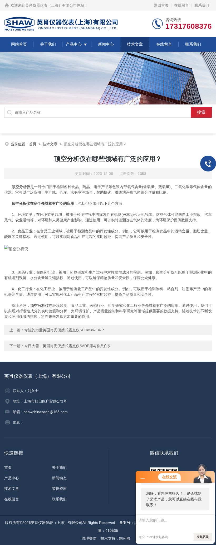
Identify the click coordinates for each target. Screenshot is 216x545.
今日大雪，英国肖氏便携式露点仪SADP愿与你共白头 (67, 346)
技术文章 (135, 44)
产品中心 (74, 44)
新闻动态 (59, 478)
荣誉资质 (59, 488)
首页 (32, 144)
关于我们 (48, 44)
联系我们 (201, 5)
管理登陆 (89, 538)
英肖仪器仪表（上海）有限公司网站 (54, 5)
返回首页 (161, 5)
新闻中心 (106, 44)
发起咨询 (203, 537)
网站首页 (19, 44)
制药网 (124, 538)
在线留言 (181, 5)
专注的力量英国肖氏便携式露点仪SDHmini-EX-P (64, 330)
